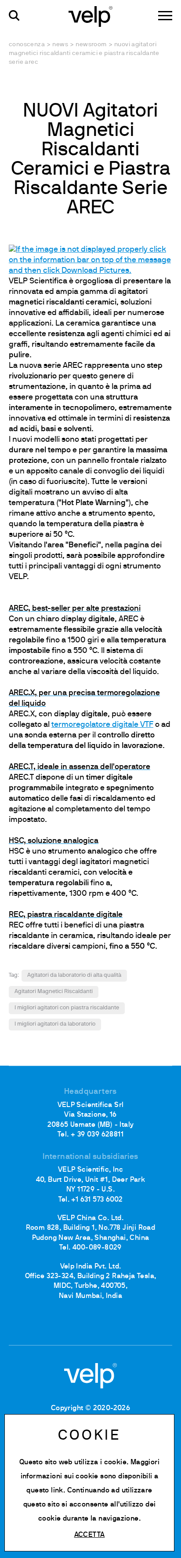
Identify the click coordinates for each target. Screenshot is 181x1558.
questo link (44, 1491)
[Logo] (90, 16)
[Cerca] (14, 15)
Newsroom (91, 45)
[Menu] (165, 15)
